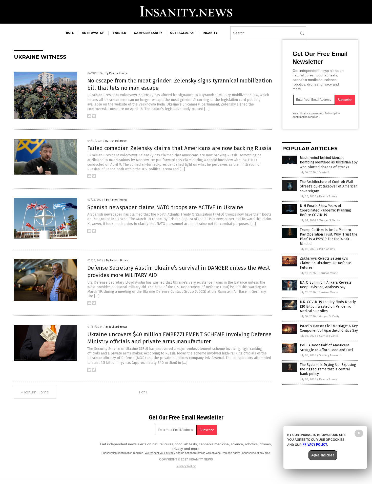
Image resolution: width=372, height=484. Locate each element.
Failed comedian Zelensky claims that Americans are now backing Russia (179, 148)
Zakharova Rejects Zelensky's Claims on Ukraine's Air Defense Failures (325, 263)
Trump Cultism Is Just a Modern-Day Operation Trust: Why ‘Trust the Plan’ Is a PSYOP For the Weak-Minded (328, 237)
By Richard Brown (116, 140)
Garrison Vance (328, 273)
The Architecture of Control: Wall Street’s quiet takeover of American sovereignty (328, 186)
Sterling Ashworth (330, 355)
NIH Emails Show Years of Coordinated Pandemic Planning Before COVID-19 (325, 210)
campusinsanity (148, 33)
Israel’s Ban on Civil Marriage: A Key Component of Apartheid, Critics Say (329, 328)
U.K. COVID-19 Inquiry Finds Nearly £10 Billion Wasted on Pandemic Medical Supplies (328, 306)
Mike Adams (327, 249)
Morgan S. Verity (329, 220)
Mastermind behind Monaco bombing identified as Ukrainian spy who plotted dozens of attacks (329, 162)
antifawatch (93, 33)
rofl (70, 33)
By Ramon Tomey (116, 73)
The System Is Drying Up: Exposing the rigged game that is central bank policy (328, 369)
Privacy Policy (186, 466)
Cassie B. (324, 172)
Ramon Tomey (328, 196)
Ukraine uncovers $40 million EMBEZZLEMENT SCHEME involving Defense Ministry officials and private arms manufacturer (179, 338)
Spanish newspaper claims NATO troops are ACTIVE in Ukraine (165, 207)
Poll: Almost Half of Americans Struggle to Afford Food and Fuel (326, 347)
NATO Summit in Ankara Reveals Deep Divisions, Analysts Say (326, 284)
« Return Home (35, 392)
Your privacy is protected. (308, 113)
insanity (210, 33)
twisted (119, 33)
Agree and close (322, 455)
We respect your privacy (160, 452)
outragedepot (182, 33)
